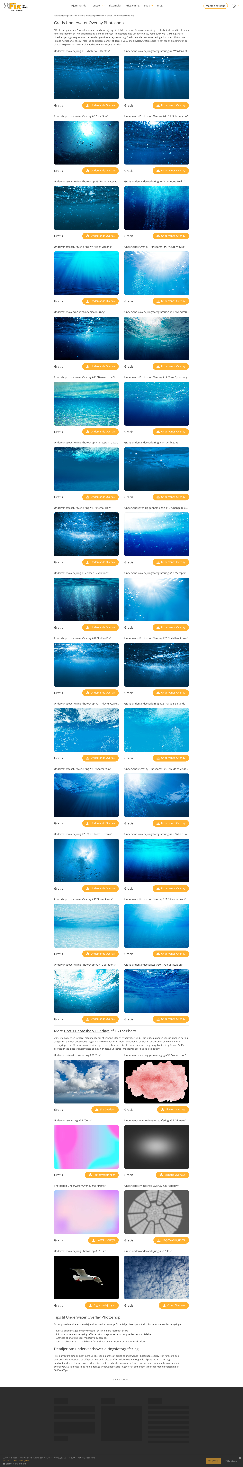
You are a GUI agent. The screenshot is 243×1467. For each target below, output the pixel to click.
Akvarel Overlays (175, 1109)
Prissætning (133, 5)
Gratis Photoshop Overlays (87, 1030)
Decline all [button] (231, 1461)
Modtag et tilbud (215, 5)
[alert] (121, 1461)
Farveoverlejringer (104, 1174)
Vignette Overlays (174, 1174)
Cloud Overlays (176, 1305)
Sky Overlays (107, 1109)
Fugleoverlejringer (104, 1305)
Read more (90, 1458)
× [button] (240, 1458)
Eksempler (115, 5)
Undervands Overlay (102, 105)
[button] (49, 1460)
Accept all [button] (213, 1461)
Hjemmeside (78, 5)
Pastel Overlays (105, 1240)
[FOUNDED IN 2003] (16, 6)
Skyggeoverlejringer (173, 1240)
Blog (160, 5)
